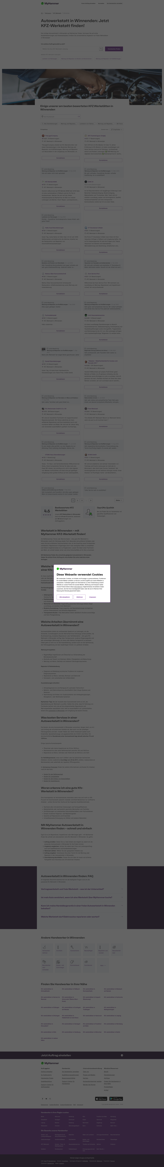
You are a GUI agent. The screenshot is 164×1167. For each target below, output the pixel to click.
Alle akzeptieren (64, 597)
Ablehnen (79, 597)
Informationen (78, 587)
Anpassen (92, 597)
